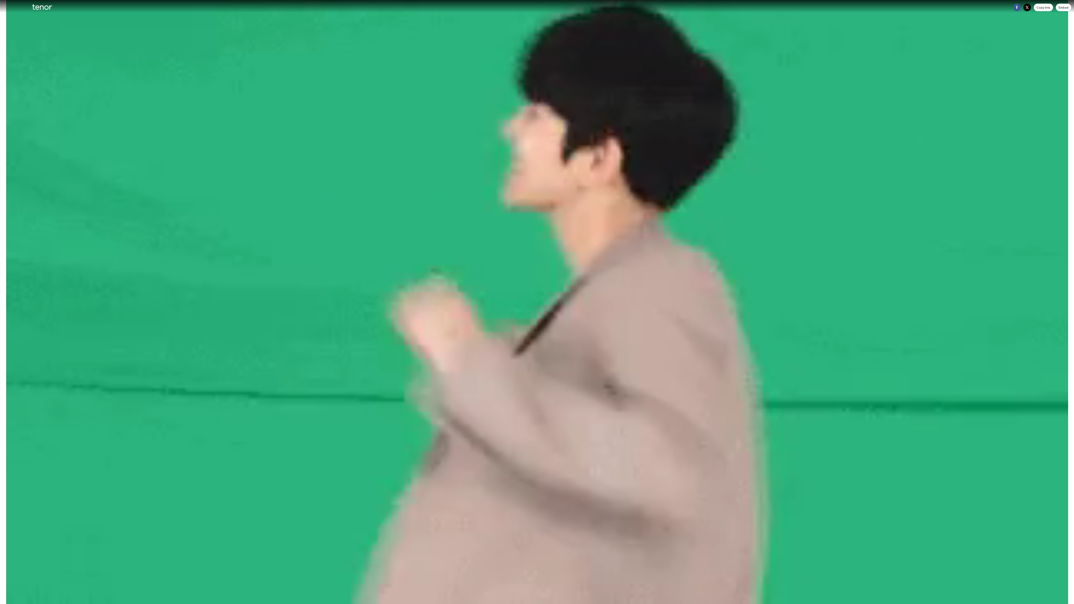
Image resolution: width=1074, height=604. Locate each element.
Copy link (1043, 7)
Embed (1063, 7)
